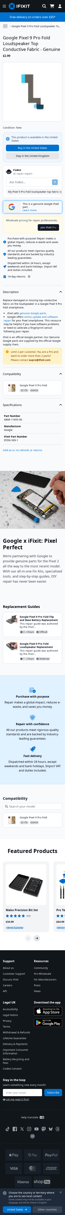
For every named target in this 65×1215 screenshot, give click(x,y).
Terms (6, 1026)
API (5, 991)
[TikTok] (7, 1129)
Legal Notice (10, 1015)
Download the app (47, 1002)
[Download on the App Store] (48, 1011)
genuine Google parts (33, 313)
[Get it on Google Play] (48, 1022)
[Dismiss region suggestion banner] (60, 1192)
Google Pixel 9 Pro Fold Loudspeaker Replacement (36, 645)
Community (41, 968)
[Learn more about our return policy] (29, 276)
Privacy (7, 1020)
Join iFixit (48, 227)
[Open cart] (52, 6)
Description (11, 292)
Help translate (29, 1117)
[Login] (60, 6)
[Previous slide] (28, 938)
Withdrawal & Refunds (16, 1032)
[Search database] (44, 6)
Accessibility (10, 1009)
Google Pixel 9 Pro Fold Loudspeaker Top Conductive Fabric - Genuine (36, 26)
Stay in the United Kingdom (32, 156)
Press (37, 985)
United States (15, 1209)
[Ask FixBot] (55, 182)
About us (8, 968)
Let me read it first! (17, 1099)
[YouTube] (36, 1129)
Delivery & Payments (15, 1044)
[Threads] (57, 1129)
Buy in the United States (32, 148)
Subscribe (53, 1092)
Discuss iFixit (10, 979)
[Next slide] (37, 938)
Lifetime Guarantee (14, 1038)
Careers (7, 985)
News (37, 991)
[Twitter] (22, 1129)
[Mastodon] (44, 1129)
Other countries (47, 1209)
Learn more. (30, 210)
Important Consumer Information (15, 1051)
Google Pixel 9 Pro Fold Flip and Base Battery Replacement (39, 618)
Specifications (12, 405)
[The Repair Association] (32, 1136)
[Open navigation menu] (4, 6)
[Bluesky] (51, 1129)
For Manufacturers (45, 979)
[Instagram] (29, 1129)
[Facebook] (15, 1129)
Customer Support (14, 973)
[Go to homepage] (21, 6)
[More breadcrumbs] (5, 26)
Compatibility (12, 374)
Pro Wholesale (42, 973)
